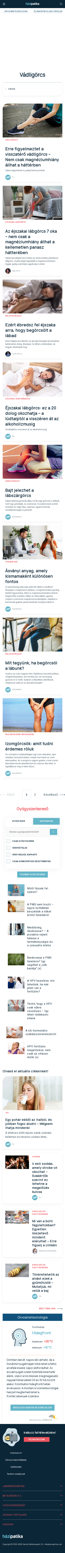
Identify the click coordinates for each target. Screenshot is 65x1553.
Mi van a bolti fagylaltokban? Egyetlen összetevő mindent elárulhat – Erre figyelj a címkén (44, 1233)
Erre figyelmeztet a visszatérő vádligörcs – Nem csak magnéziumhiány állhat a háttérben (32, 157)
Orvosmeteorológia (16, 11)
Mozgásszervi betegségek (19, 734)
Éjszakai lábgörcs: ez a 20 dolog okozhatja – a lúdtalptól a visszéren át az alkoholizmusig (32, 416)
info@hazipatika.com (53, 1544)
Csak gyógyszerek (23, 841)
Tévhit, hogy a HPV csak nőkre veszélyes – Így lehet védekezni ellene (39, 1011)
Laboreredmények (14, 1486)
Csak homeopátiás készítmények (31, 861)
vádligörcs (11, 140)
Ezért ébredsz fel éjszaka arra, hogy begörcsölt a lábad (30, 330)
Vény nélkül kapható (24, 854)
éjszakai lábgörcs (15, 222)
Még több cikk (47, 1309)
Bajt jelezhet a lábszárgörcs (19, 492)
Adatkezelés (16, 1466)
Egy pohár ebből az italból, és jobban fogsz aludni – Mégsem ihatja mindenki (29, 1124)
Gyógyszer (18, 821)
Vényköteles (19, 848)
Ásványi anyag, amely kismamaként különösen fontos (29, 576)
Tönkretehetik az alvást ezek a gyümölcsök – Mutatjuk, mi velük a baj (45, 1282)
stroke (36, 1157)
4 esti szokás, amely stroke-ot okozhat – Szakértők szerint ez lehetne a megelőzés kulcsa (45, 1178)
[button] (32, 1486)
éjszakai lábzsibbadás (17, 399)
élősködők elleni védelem (48, 11)
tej (7, 1113)
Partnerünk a (35, 1420)
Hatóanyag (46, 821)
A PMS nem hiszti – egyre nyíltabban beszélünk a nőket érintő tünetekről (40, 910)
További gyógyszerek (32, 874)
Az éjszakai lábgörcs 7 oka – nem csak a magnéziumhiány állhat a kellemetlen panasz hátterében (31, 241)
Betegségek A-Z (12, 1495)
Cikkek (11, 89)
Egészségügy (12, 481)
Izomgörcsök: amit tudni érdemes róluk (29, 746)
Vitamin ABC (11, 562)
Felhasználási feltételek (15, 1460)
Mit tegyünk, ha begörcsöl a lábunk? (31, 665)
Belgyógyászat (13, 316)
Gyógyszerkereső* (14, 1505)
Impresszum (16, 1452)
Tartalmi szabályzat (16, 1473)
